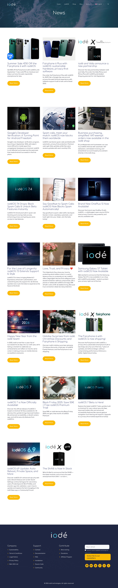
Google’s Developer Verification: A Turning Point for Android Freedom (23, 136)
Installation (39, 560)
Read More (14, 83)
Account (89, 4)
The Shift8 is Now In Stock (57, 468)
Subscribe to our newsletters (93, 557)
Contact (37, 549)
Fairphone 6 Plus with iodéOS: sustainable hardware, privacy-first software (55, 67)
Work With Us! (13, 564)
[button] (108, 4)
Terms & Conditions (15, 553)
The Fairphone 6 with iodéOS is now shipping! (91, 337)
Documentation (40, 553)
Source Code (39, 564)
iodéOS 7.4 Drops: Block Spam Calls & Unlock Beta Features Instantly (21, 206)
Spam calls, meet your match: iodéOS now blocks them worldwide (58, 136)
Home (59, 4)
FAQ (36, 557)
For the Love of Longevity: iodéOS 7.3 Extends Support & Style (23, 271)
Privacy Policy (13, 560)
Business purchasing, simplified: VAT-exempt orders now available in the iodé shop (93, 137)
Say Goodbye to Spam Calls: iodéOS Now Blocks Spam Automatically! (58, 206)
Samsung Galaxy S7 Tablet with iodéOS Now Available (93, 270)
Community (39, 567)
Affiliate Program (66, 557)
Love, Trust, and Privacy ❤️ (58, 268)
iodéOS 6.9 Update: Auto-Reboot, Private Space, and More (22, 471)
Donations (64, 553)
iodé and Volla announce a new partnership (93, 64)
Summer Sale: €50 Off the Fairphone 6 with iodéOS (22, 64)
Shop (74, 4)
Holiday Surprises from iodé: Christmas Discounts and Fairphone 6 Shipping (59, 339)
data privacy (88, 552)
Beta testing (65, 549)
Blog (81, 4)
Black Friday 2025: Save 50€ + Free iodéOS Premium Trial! (58, 405)
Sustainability (13, 549)
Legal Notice (13, 557)
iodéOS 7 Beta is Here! (91, 402)
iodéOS (66, 4)
